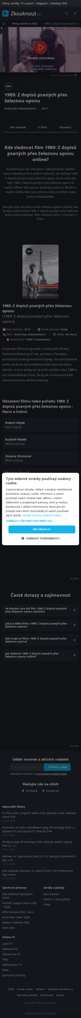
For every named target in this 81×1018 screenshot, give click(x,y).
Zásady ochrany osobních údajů (41, 515)
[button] (40, 521)
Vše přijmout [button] (42, 529)
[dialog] (40, 509)
